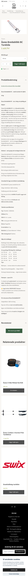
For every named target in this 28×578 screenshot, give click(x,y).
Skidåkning (10, 11)
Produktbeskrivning (9, 80)
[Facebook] (12, 506)
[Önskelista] (23, 6)
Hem (3, 11)
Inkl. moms (4, 1)
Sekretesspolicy (14, 537)
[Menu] (2, 6)
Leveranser (14, 534)
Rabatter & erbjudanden (14, 532)
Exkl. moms (12, 1)
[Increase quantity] (10, 64)
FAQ (14, 524)
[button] (24, 28)
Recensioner (6, 323)
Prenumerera (20, 552)
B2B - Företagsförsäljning (14, 529)
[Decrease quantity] (3, 64)
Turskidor (4, 12)
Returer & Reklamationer (14, 527)
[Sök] (20, 6)
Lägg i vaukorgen (13, 442)
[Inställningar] (23, 1)
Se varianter (13, 390)
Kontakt (14, 519)
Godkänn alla (14, 570)
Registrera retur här (14, 517)
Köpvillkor (14, 522)
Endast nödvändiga (14, 574)
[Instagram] (14, 506)
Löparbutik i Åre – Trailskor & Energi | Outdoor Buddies (14, 540)
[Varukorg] (25, 6)
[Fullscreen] (14, 27)
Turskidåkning (19, 11)
